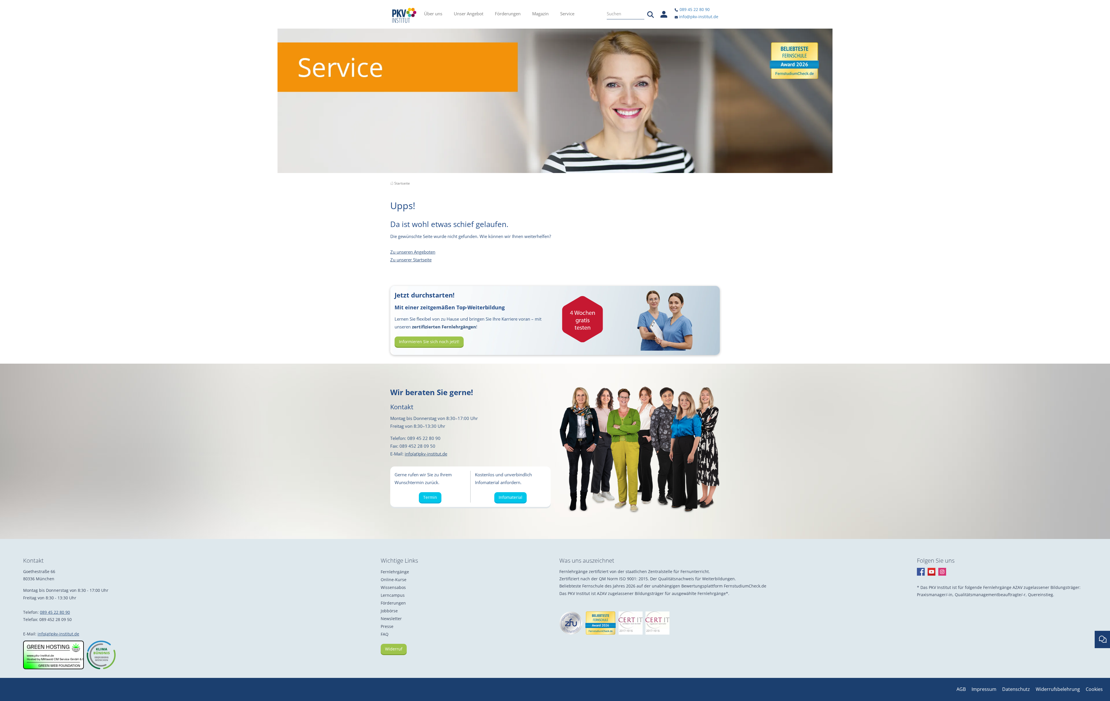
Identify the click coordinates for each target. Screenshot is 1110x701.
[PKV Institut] (404, 15)
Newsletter (391, 618)
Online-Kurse (393, 579)
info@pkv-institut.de (698, 16)
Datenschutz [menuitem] (1016, 689)
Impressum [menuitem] (984, 689)
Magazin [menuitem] (540, 13)
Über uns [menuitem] (433, 13)
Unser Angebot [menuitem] (468, 13)
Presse (387, 626)
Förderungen (393, 603)
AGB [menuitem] (961, 689)
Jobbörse (389, 610)
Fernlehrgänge (395, 571)
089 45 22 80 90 (694, 9)
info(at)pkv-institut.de (426, 454)
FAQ (384, 634)
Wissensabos (393, 587)
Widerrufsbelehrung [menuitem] (1058, 689)
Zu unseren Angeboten (412, 252)
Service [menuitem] (567, 13)
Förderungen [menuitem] (508, 13)
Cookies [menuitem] (1094, 689)
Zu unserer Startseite (411, 260)
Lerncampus (393, 595)
